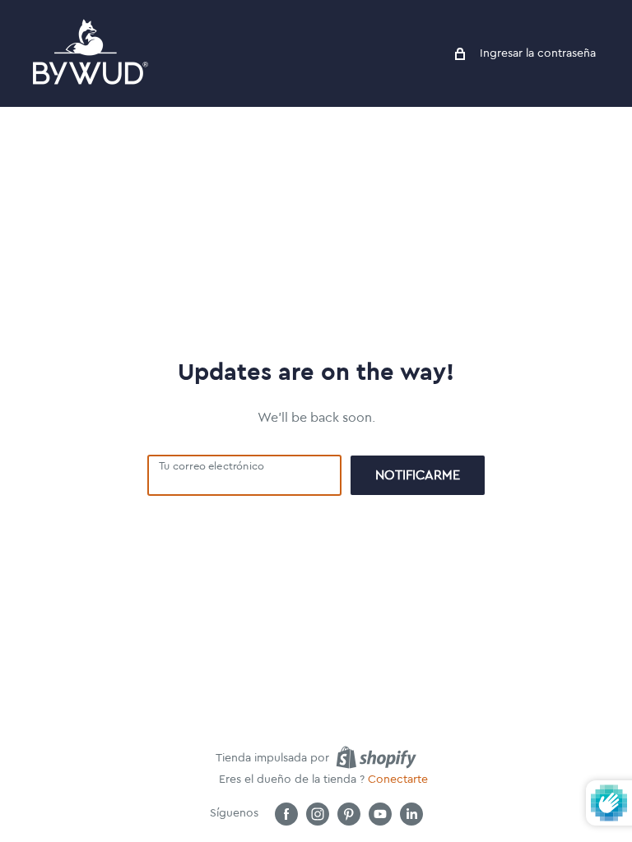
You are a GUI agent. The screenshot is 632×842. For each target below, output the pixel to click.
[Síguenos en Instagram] (317, 814)
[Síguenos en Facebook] (286, 814)
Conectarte (398, 779)
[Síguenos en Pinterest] (348, 814)
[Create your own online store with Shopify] (376, 757)
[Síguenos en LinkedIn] (411, 814)
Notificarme (417, 475)
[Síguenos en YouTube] (380, 814)
